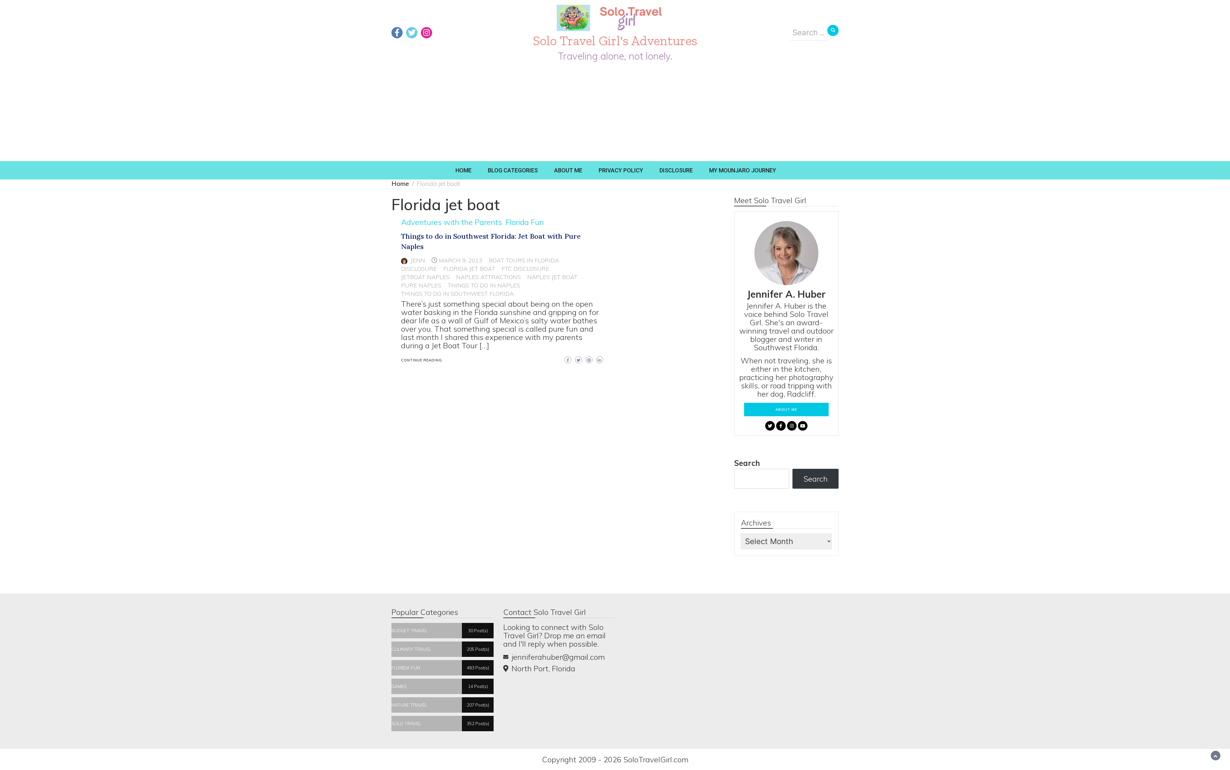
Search (747, 463)
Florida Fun (524, 222)
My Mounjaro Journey (742, 170)
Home (463, 170)
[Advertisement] (615, 113)
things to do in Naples (484, 285)
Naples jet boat (552, 277)
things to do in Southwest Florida (457, 293)
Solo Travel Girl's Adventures (615, 40)
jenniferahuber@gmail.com (558, 657)
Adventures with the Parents (451, 222)
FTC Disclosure (525, 268)
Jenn (418, 260)
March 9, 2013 (460, 260)
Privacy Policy (621, 170)
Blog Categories (513, 170)
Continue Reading (421, 360)
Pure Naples (421, 285)
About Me (568, 170)
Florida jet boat (469, 268)
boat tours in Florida (524, 260)
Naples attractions (488, 277)
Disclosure (676, 170)
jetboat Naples (425, 277)
